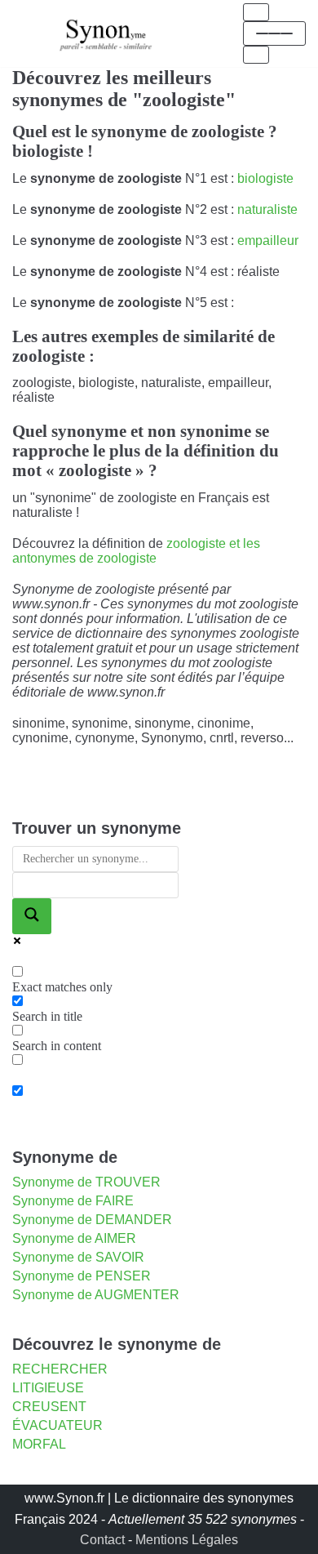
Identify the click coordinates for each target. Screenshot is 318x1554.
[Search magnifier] (31, 916)
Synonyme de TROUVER (86, 1182)
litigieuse (48, 1388)
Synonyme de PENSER (81, 1276)
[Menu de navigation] (256, 12)
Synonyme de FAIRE (73, 1201)
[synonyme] (106, 33)
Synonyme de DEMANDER (92, 1220)
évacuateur (57, 1425)
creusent (49, 1407)
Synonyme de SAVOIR (78, 1257)
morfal (39, 1444)
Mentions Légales (186, 1540)
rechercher (60, 1369)
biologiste (265, 178)
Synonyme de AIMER (74, 1238)
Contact (102, 1540)
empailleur (267, 240)
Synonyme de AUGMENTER (95, 1295)
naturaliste (267, 209)
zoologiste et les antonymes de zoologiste (136, 551)
